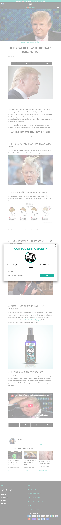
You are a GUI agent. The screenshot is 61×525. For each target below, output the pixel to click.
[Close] (56, 245)
